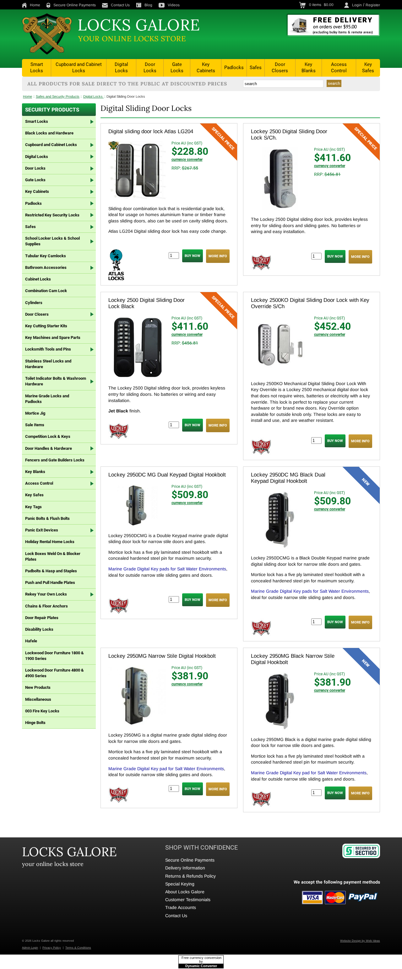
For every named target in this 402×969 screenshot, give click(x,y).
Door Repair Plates (41, 617)
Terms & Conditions (78, 947)
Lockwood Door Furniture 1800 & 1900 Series (54, 656)
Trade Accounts (180, 907)
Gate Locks (177, 67)
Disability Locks (39, 629)
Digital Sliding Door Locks (125, 96)
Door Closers (280, 67)
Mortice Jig (35, 413)
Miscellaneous (38, 699)
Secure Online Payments (74, 5)
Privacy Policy (51, 947)
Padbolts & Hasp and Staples (51, 571)
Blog (148, 5)
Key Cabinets (206, 67)
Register (373, 5)
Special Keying (179, 883)
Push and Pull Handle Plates (50, 582)
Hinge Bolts (35, 722)
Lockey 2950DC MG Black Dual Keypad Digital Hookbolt (288, 478)
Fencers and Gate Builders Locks (54, 460)
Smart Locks (36, 67)
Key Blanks (309, 67)
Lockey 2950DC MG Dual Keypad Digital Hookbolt (167, 475)
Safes (256, 67)
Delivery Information (185, 867)
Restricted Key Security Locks (52, 215)
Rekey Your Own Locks (46, 594)
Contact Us (120, 5)
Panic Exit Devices (41, 530)
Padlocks (234, 67)
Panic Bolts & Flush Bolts (47, 518)
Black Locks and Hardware (49, 133)
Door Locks (150, 67)
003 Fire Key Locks (42, 711)
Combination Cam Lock (46, 290)
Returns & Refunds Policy (190, 876)
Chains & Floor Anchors (46, 606)
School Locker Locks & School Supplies (52, 241)
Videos (174, 5)
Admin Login (30, 947)
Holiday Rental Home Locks (49, 541)
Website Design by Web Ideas (360, 940)
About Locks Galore (184, 891)
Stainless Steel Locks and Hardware (48, 364)
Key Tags (33, 506)
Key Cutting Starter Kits (46, 326)
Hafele (31, 641)
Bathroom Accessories (46, 267)
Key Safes (368, 67)
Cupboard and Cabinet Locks (79, 67)
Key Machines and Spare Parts (52, 337)
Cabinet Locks (38, 279)
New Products (38, 687)
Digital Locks (121, 67)
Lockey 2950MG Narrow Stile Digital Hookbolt (162, 656)
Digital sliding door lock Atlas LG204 (150, 131)
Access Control (339, 67)
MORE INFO (218, 256)
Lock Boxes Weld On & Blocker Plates (52, 556)
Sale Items (34, 424)
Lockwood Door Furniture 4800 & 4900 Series (54, 673)
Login (357, 5)
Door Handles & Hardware (48, 448)
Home (35, 5)
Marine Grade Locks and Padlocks (47, 399)
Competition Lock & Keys (47, 436)
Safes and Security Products (57, 96)
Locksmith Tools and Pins (48, 349)
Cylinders (33, 302)
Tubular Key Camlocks (45, 255)
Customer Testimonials (187, 899)
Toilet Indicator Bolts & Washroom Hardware (55, 381)
